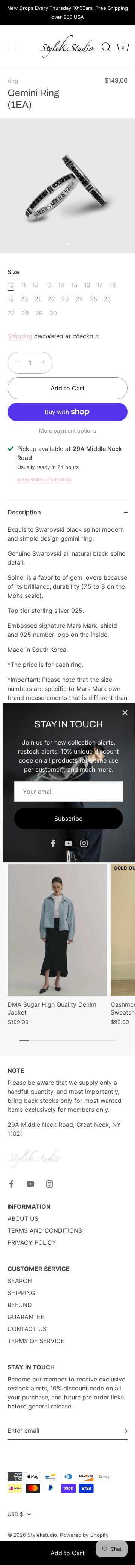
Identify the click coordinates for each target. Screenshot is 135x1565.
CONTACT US (27, 1329)
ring (13, 80)
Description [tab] (24, 512)
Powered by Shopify (84, 1535)
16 (87, 285)
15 (74, 285)
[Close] (125, 712)
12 (35, 285)
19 (11, 299)
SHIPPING (21, 1293)
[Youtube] (68, 843)
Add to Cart (68, 1553)
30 (53, 313)
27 (11, 313)
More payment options (67, 430)
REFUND (20, 1305)
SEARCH (20, 1281)
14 (61, 285)
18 (113, 285)
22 (51, 299)
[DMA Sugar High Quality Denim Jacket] (57, 930)
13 (48, 285)
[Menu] (12, 47)
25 (93, 299)
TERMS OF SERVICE (36, 1341)
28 (25, 313)
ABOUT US (23, 1218)
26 (107, 299)
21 (37, 299)
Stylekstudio (42, 1535)
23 (65, 299)
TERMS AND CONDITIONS (45, 1230)
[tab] (68, 641)
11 (23, 285)
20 (24, 299)
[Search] (106, 48)
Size (14, 272)
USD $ (15, 1514)
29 (39, 313)
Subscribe (68, 818)
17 (100, 285)
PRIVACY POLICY (32, 1242)
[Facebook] (53, 843)
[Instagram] (84, 843)
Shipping (20, 336)
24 (79, 299)
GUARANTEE (26, 1317)
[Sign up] (124, 1431)
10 (11, 285)
